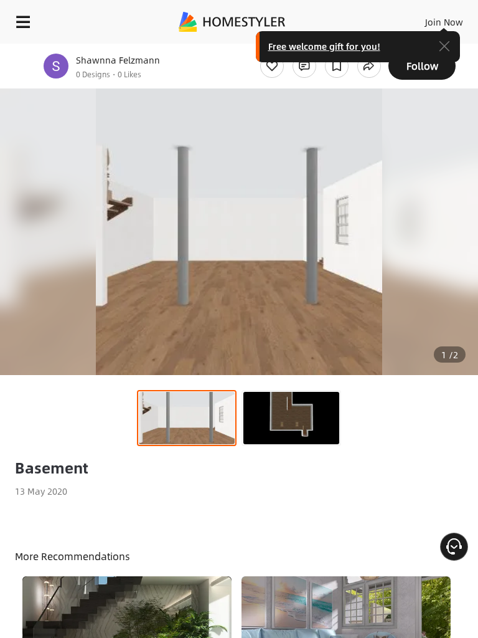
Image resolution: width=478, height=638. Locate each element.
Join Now (444, 22)
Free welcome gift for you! (324, 46)
